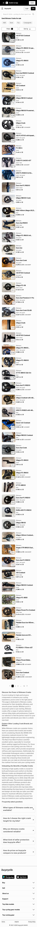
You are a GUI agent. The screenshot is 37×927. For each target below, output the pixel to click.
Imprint (17, 921)
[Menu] (2, 8)
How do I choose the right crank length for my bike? (18, 819)
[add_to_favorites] (13, 152)
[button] (20, 40)
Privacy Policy (31, 921)
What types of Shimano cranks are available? (18, 808)
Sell (33, 8)
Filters (9, 29)
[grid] (6, 345)
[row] (6, 345)
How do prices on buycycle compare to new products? (18, 851)
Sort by (26, 29)
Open (32, 3)
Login (26, 8)
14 (24, 686)
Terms (3, 921)
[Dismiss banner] (4, 3)
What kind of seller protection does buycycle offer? (18, 840)
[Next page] (27, 686)
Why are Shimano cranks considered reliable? (18, 830)
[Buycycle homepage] (8, 8)
